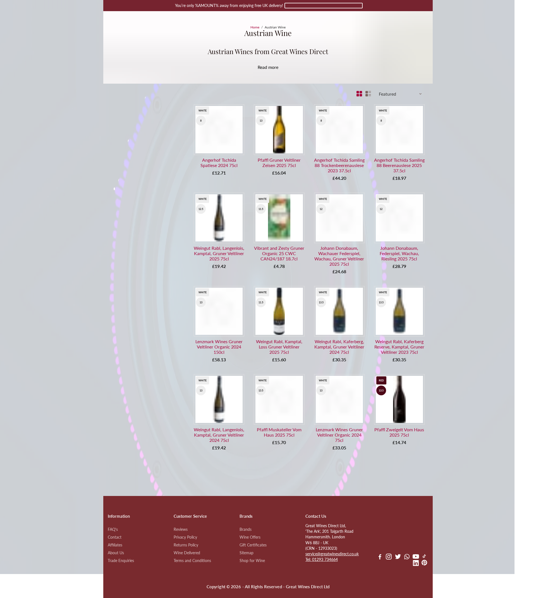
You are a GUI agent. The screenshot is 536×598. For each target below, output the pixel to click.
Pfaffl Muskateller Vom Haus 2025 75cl (279, 432)
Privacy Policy (185, 537)
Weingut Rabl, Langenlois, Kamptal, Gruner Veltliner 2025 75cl (219, 253)
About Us (116, 553)
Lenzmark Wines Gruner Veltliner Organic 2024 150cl (219, 347)
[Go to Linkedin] (415, 563)
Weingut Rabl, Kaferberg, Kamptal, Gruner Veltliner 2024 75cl (339, 347)
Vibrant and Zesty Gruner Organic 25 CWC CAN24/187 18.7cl (279, 253)
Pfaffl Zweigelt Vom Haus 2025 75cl (399, 432)
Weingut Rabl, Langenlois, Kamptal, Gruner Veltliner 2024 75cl (219, 435)
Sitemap (246, 553)
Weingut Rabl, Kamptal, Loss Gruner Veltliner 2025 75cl (279, 347)
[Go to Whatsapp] (407, 557)
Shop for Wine (252, 560)
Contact (114, 537)
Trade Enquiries (121, 560)
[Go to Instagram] (388, 557)
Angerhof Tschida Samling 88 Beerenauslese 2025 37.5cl (399, 165)
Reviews (181, 529)
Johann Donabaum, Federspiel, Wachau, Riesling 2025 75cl (399, 253)
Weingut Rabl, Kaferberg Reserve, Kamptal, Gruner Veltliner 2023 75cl (399, 347)
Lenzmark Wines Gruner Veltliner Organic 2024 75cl (339, 435)
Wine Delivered (187, 553)
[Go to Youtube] (415, 557)
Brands (246, 529)
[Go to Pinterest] (424, 563)
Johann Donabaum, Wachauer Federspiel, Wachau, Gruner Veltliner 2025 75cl (339, 256)
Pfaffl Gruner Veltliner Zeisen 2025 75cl (279, 162)
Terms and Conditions (192, 560)
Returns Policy (186, 545)
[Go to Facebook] (380, 557)
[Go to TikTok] (424, 557)
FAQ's (113, 529)
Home (254, 27)
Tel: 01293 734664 (321, 559)
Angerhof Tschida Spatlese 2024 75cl (219, 162)
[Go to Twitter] (397, 557)
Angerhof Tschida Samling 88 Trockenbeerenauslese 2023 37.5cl (339, 165)
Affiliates (115, 545)
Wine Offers (250, 537)
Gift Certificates (253, 545)
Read (262, 67)
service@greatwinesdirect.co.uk (332, 554)
